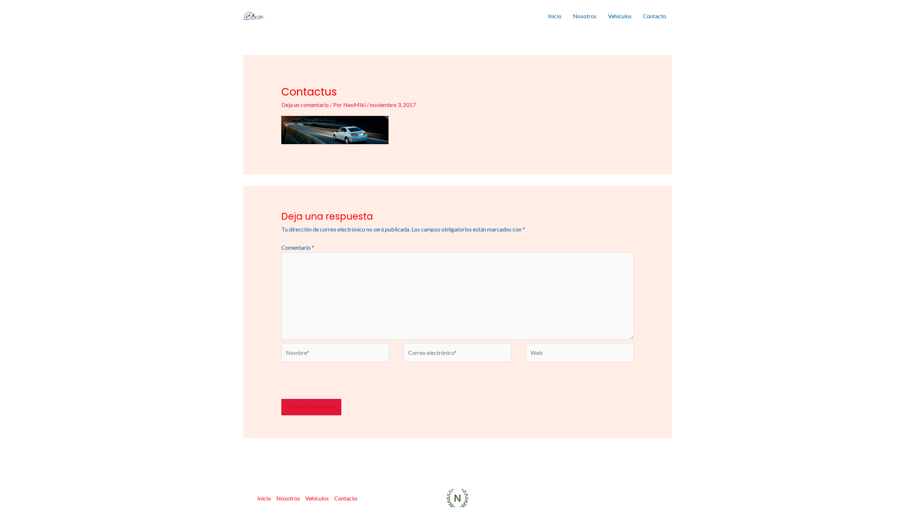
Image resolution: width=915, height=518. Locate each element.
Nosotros (585, 16)
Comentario (297, 247)
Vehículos (620, 16)
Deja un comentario (305, 104)
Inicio (555, 16)
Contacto (654, 16)
